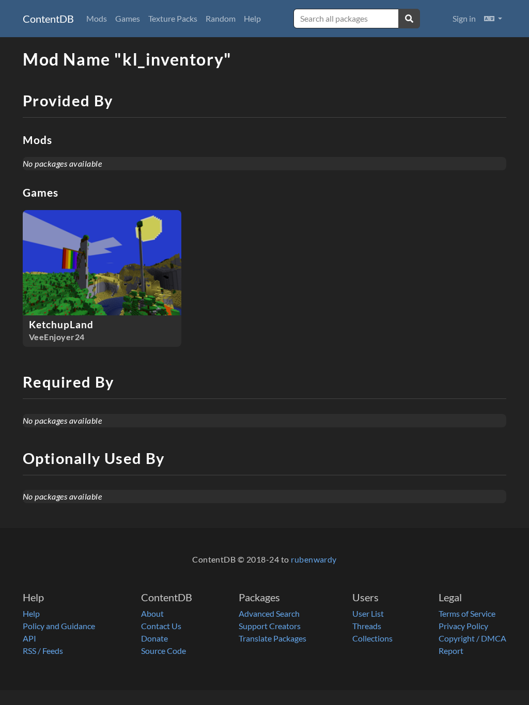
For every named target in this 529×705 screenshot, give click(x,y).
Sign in (464, 18)
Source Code (163, 650)
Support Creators (270, 626)
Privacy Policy (463, 626)
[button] (493, 18)
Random (221, 18)
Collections (372, 638)
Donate (154, 638)
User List (368, 613)
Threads (366, 626)
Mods (96, 18)
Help (252, 18)
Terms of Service (467, 613)
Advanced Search (269, 613)
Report (451, 650)
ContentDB (48, 18)
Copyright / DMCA (472, 638)
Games (127, 18)
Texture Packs (172, 18)
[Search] (409, 18)
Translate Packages (272, 638)
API (29, 638)
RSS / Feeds (43, 650)
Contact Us (161, 626)
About (152, 613)
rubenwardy (314, 559)
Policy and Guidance (59, 626)
